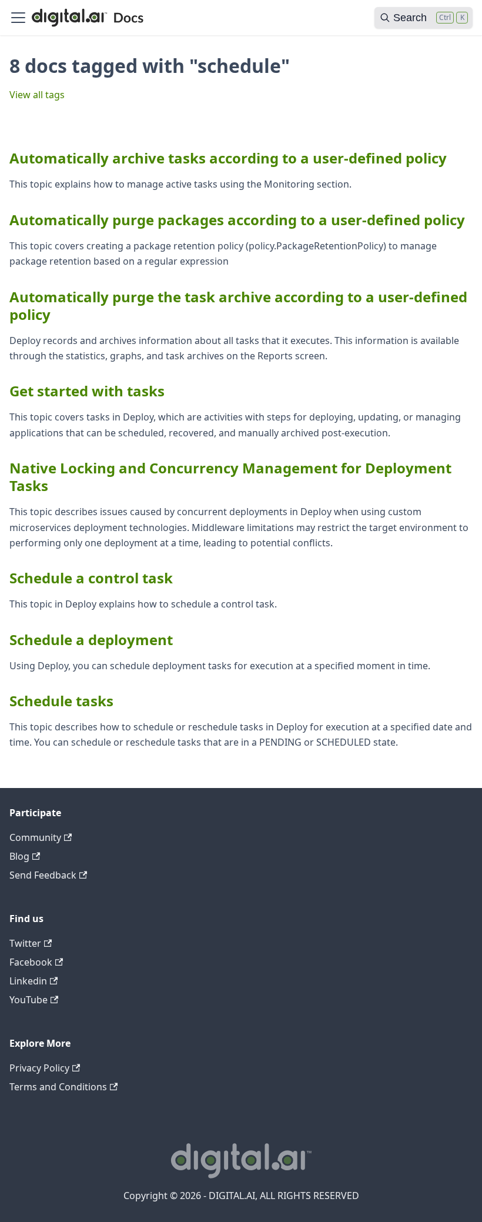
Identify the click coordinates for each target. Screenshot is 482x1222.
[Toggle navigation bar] (18, 17)
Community (35, 837)
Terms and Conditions (58, 1086)
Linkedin (28, 980)
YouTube (28, 999)
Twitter (25, 943)
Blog (19, 856)
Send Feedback (42, 875)
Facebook (30, 962)
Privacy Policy (39, 1067)
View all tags (37, 94)
